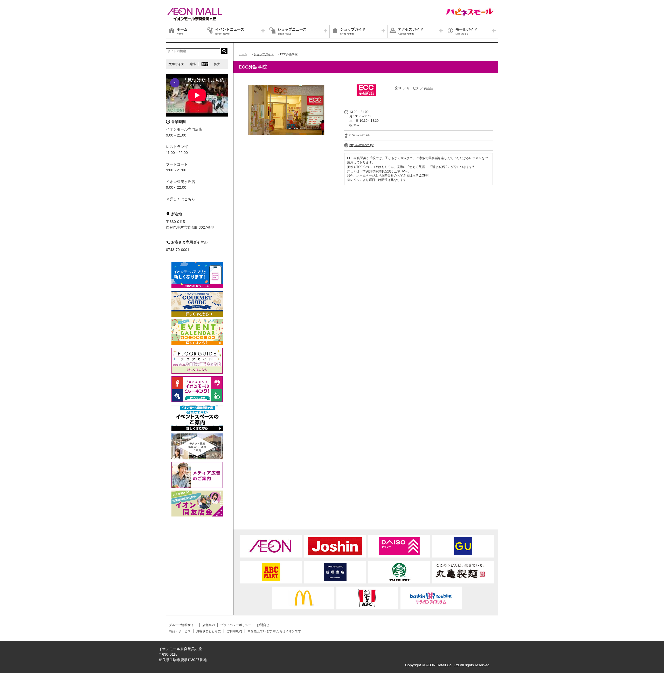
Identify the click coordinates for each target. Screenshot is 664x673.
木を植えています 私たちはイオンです (274, 631)
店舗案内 (208, 625)
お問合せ (263, 625)
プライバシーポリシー (235, 625)
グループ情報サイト (183, 625)
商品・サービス (180, 631)
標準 (205, 64)
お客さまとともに (208, 631)
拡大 (217, 64)
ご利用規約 (234, 631)
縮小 (193, 64)
